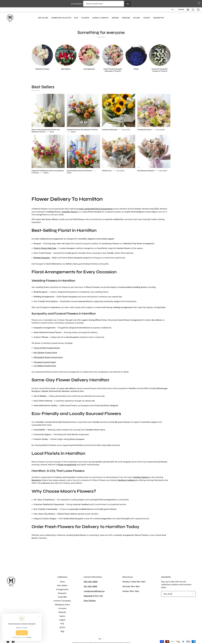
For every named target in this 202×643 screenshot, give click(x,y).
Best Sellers (62, 585)
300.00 (46, 173)
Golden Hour (107, 170)
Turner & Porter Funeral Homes (47, 348)
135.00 (73, 132)
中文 (62, 623)
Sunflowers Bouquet (109, 129)
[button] (198, 3)
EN (172, 9)
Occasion (62, 608)
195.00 (69, 173)
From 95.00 (120, 171)
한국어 (62, 627)
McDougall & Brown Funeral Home (48, 357)
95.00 (52, 132)
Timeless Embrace (144, 129)
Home (62, 582)
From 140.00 (160, 130)
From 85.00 (163, 171)
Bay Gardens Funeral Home (45, 352)
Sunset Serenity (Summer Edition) (79, 170)
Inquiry (62, 616)
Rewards (181, 9)
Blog (62, 631)
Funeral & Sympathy (62, 601)
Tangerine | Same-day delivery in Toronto (82, 129)
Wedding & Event (62, 604)
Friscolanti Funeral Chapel (45, 362)
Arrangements (62, 589)
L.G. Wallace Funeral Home (45, 366)
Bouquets (62, 593)
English (62, 620)
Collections (62, 577)
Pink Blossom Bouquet (145, 170)
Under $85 (62, 597)
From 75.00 (126, 130)
